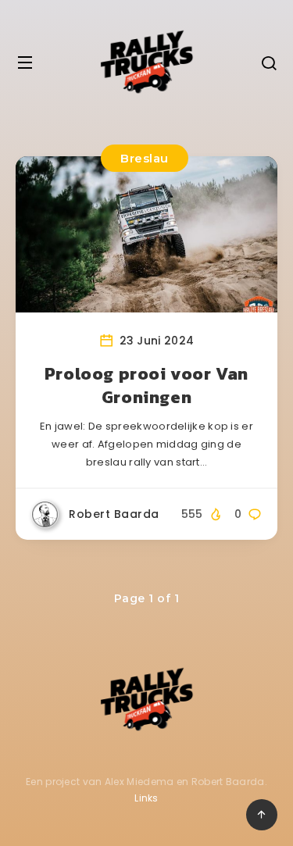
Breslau (144, 158)
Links (146, 798)
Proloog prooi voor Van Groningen (146, 385)
